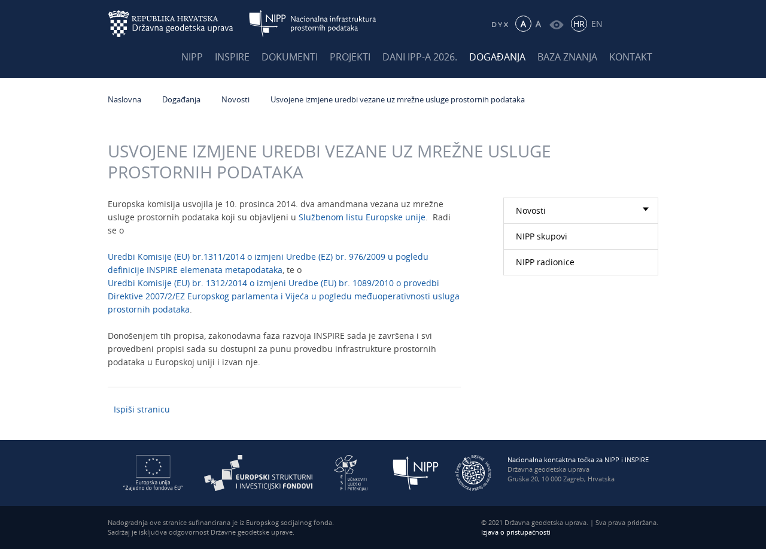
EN (597, 23)
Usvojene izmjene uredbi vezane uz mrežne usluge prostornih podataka (397, 99)
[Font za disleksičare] (499, 23)
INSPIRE (232, 56)
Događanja (497, 56)
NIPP (192, 56)
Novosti (235, 99)
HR (579, 23)
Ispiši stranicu (142, 409)
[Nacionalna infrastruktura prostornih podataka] (312, 23)
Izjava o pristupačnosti (516, 531)
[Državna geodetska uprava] (178, 23)
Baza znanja (567, 56)
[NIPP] (416, 472)
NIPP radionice (545, 262)
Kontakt (630, 56)
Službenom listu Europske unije (362, 217)
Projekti (350, 56)
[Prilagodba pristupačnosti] (556, 23)
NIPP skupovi (541, 236)
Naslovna (124, 99)
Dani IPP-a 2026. (419, 56)
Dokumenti (290, 56)
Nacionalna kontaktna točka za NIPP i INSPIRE (578, 459)
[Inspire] (473, 472)
